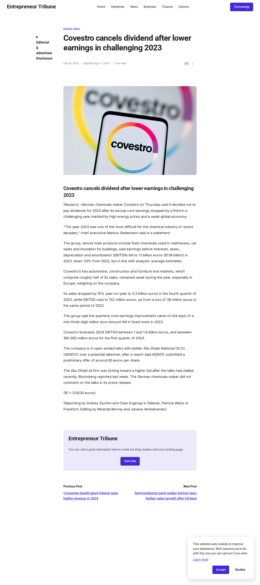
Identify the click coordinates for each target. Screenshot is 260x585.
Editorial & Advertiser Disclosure (44, 50)
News (134, 7)
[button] (193, 64)
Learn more (200, 559)
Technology (242, 7)
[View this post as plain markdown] (187, 64)
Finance (167, 7)
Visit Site (130, 461)
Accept (221, 569)
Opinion (184, 7)
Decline (240, 569)
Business (150, 7)
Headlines (117, 7)
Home (101, 7)
